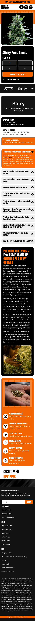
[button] (21, 7)
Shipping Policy (6, 553)
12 (9, 68)
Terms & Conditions (7, 568)
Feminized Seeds (6, 526)
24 (25, 68)
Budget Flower (6, 510)
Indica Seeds (5, 537)
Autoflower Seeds (7, 529)
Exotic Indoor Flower (8, 517)
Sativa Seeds (5, 541)
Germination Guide (7, 571)
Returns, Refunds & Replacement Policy (14, 556)
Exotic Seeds (5, 533)
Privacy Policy (5, 564)
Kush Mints (8, 157)
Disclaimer (4, 560)
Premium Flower (6, 514)
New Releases (5, 544)
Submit (29, 502)
